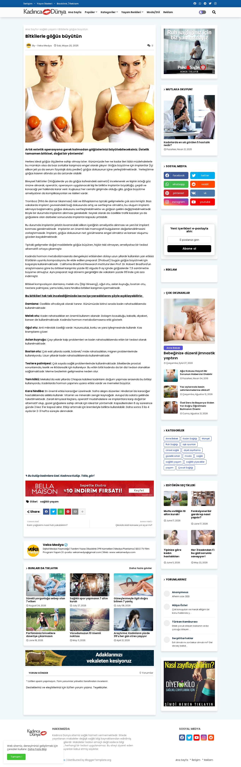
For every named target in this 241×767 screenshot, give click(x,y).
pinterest (178, 193)
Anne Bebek (172, 438)
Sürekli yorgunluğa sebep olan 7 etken (45, 600)
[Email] (75, 512)
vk (205, 193)
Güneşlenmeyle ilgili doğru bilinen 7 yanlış (131, 600)
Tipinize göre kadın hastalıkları (172, 553)
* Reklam (207, 760)
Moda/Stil (153, 12)
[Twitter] (53, 512)
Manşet (206, 438)
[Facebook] (46, 512)
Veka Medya (53, 544)
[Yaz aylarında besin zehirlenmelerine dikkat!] (171, 391)
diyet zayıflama (192, 450)
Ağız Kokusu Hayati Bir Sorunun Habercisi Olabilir (196, 372)
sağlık (199, 455)
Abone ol (189, 248)
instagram (178, 202)
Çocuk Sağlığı (185, 467)
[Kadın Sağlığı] (189, 117)
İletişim (28, 3)
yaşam (169, 467)
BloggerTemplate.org (98, 760)
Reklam (168, 12)
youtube (205, 202)
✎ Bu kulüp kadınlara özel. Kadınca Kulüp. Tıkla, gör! (60, 476)
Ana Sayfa (74, 12)
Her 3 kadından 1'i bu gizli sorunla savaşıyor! (202, 553)
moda (188, 455)
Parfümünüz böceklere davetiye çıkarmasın (40, 635)
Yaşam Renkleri (131, 12)
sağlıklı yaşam (48, 29)
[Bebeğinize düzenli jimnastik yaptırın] (189, 321)
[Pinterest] (68, 512)
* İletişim (195, 760)
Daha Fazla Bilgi (37, 749)
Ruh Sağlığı (172, 444)
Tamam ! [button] (16, 757)
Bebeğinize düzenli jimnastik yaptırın (189, 355)
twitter (205, 175)
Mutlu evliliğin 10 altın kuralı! (175, 513)
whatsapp (179, 184)
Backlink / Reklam (68, 3)
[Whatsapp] (61, 512)
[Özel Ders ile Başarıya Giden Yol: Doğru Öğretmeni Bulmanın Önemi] (171, 407)
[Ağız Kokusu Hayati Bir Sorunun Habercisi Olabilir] (171, 375)
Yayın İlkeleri (45, 3)
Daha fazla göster (140, 568)
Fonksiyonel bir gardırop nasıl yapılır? (201, 514)
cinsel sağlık (172, 450)
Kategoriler (108, 12)
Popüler (90, 12)
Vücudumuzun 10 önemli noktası (85, 635)
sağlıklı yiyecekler (195, 461)
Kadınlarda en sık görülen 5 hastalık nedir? (187, 144)
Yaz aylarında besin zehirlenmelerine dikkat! (195, 388)
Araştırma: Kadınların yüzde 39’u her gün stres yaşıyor (132, 635)
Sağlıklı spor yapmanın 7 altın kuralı (89, 600)
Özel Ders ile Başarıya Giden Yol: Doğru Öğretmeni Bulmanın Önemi (197, 406)
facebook (179, 175)
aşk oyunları (189, 444)
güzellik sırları (173, 455)
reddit (205, 184)
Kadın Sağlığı (190, 438)
